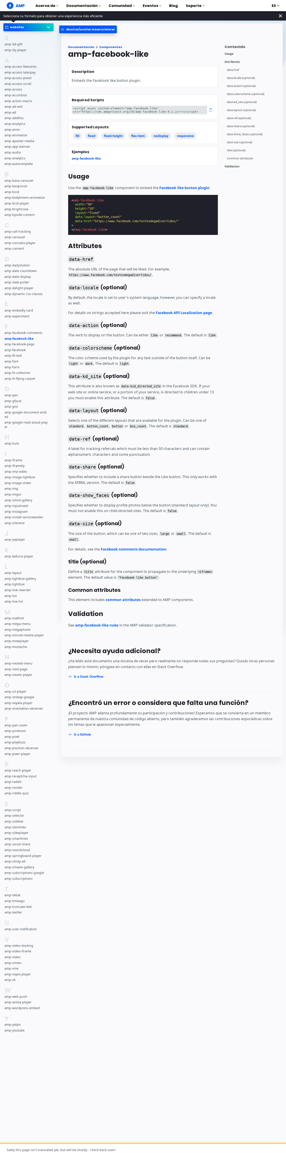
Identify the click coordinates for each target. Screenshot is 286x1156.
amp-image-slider (17, 483)
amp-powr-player (17, 754)
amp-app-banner (17, 147)
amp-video (12, 957)
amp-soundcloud (17, 850)
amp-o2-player (15, 691)
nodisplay (161, 136)
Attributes (232, 62)
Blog (173, 5)
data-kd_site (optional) (242, 102)
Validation (232, 166)
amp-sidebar (14, 821)
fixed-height (113, 136)
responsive (185, 136)
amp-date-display (17, 276)
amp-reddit (12, 782)
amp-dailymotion (17, 265)
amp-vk (9, 980)
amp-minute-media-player (24, 635)
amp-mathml (14, 618)
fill (77, 136)
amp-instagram (16, 511)
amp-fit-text (13, 356)
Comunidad (120, 5)
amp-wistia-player (18, 1002)
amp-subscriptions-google (24, 873)
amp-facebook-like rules (96, 625)
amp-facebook (15, 350)
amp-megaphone (17, 629)
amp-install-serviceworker (23, 517)
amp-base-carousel (18, 180)
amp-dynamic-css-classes (23, 294)
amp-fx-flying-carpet (19, 378)
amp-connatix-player (20, 243)
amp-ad (10, 112)
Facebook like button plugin (184, 187)
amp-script (12, 810)
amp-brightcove (16, 209)
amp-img (11, 489)
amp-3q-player (15, 50)
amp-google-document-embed (25, 414)
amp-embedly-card (18, 310)
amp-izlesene (14, 523)
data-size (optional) (239, 142)
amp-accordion (15, 95)
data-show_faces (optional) (245, 134)
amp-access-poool (18, 78)
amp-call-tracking (17, 231)
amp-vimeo (12, 963)
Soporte (194, 5)
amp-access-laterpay (20, 72)
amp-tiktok (12, 895)
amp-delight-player (19, 288)
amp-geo (11, 395)
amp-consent (14, 249)
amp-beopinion (15, 186)
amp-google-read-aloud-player (26, 424)
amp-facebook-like (19, 338)
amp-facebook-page (19, 344)
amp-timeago (14, 901)
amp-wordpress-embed (22, 1008)
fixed (91, 136)
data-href (233, 70)
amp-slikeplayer (16, 833)
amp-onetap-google (19, 697)
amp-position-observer (21, 748)
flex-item (138, 136)
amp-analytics (14, 124)
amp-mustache (15, 647)
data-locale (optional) (241, 78)
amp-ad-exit (13, 107)
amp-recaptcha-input (20, 776)
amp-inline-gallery (18, 500)
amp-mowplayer (16, 641)
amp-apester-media (19, 141)
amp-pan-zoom (15, 725)
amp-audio (12, 152)
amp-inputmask (16, 506)
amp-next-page (15, 669)
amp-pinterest (15, 731)
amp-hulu (11, 443)
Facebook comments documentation (133, 549)
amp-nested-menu (18, 663)
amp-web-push (15, 996)
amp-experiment (16, 316)
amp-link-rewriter (17, 590)
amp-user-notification (20, 929)
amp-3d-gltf (13, 44)
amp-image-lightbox (19, 477)
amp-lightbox (14, 584)
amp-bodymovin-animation (24, 198)
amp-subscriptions (18, 878)
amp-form (11, 367)
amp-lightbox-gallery (20, 578)
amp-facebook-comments (23, 333)
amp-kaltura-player (18, 556)
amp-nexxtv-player (18, 675)
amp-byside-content (19, 215)
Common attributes (240, 158)
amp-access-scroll (17, 84)
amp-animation (15, 135)
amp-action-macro (18, 101)
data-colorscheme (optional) (245, 94)
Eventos (150, 5)
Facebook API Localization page (184, 312)
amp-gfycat (12, 401)
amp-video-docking (18, 945)
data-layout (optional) (241, 110)
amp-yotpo (12, 1025)
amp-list (10, 596)
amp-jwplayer (14, 540)
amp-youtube (14, 1030)
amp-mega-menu (17, 624)
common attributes (123, 599)
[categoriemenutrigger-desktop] (88, 29)
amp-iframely (14, 466)
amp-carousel (14, 237)
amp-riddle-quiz (16, 793)
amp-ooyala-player (18, 703)
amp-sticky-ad (14, 861)
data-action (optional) (241, 86)
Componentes (110, 47)
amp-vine (11, 968)
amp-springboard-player (23, 856)
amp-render (13, 787)
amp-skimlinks (15, 827)
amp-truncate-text (18, 907)
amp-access (13, 89)
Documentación (82, 5)
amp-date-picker (16, 282)
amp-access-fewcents (20, 66)
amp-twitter (13, 912)
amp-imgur (12, 494)
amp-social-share (17, 844)
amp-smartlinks (16, 838)
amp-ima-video (15, 471)
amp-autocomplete (18, 164)
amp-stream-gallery (19, 867)
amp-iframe (13, 460)
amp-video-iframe (17, 951)
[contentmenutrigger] (251, 48)
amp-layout (12, 573)
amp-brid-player (16, 203)
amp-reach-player (17, 770)
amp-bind (11, 192)
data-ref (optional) (239, 118)
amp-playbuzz (15, 742)
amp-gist (11, 407)
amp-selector (14, 816)
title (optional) (236, 150)
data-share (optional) (241, 126)
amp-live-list (13, 601)
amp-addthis (14, 118)
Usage (229, 54)
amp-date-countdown (20, 271)
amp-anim (12, 129)
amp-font (11, 361)
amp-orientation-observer (23, 709)
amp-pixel (11, 736)
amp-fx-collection (17, 373)
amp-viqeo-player (17, 974)
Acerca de (45, 5)
